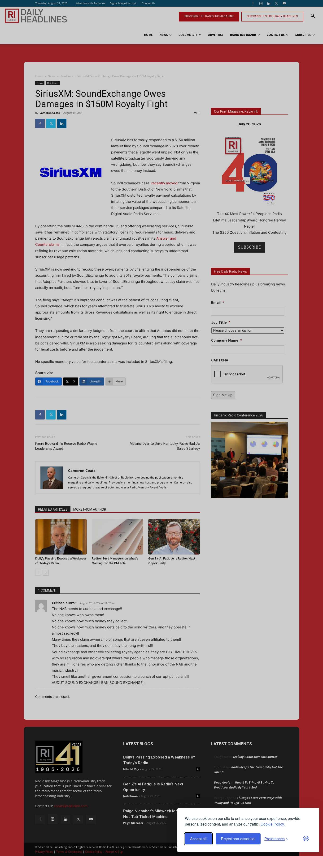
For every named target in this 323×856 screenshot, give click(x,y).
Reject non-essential (238, 838)
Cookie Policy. (273, 824)
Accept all (198, 838)
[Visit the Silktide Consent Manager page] (306, 838)
